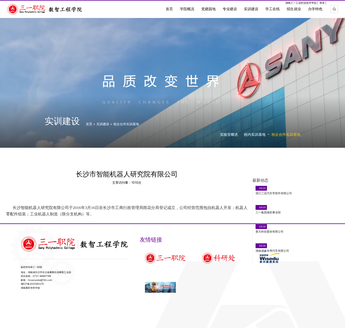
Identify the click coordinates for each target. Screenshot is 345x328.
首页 (169, 9)
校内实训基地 (255, 134)
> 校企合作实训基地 (124, 124)
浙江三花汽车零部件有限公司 (274, 193)
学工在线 (272, 9)
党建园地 (208, 9)
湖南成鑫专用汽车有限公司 (272, 250)
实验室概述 (229, 134)
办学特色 (315, 9)
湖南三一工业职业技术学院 (300, 2)
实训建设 (251, 9)
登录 (322, 2)
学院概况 (187, 9)
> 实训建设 (101, 124)
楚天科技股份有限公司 (270, 231)
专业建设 (230, 9)
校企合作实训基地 (286, 134)
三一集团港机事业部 (268, 212)
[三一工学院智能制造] (45, 9)
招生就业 (294, 9)
